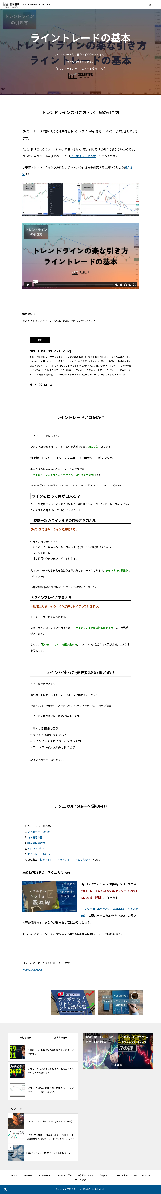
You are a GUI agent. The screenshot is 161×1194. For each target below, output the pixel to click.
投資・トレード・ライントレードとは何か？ (65, 859)
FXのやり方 (44, 1175)
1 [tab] (115, 1065)
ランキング (80, 1180)
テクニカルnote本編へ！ (80, 948)
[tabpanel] (100, 1051)
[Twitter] (40, 384)
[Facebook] (35, 384)
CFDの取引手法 (64, 1175)
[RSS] (150, 4)
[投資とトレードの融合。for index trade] (11, 5)
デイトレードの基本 (38, 854)
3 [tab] (121, 1065)
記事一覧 (28, 1175)
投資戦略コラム (85, 1175)
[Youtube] (45, 384)
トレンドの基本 (36, 848)
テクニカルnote (142, 1175)
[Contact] (50, 384)
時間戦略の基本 (36, 837)
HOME (14, 1175)
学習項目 (104, 1175)
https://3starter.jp (32, 969)
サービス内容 (121, 1175)
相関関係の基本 (36, 843)
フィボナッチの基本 (83, 156)
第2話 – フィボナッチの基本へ (80, 299)
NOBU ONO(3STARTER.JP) (50, 351)
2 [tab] (118, 1065)
